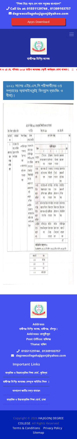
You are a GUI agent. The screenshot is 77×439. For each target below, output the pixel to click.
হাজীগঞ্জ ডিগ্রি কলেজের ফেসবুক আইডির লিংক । (26, 381)
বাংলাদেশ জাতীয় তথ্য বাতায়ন (26, 390)
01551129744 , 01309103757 (49, 8)
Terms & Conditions (26, 428)
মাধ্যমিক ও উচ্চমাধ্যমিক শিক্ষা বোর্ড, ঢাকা (26, 399)
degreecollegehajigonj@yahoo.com (40, 13)
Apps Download (38, 22)
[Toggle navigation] (71, 34)
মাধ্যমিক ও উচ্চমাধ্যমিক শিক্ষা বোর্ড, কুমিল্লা (26, 373)
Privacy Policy (52, 428)
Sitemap (38, 432)
